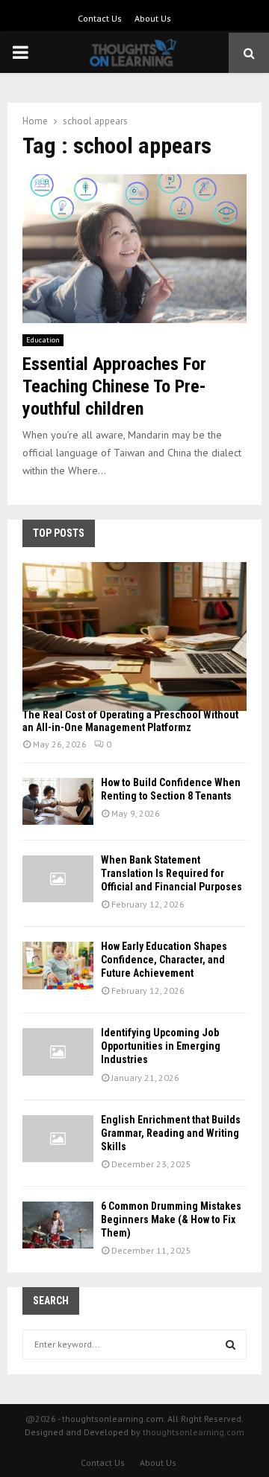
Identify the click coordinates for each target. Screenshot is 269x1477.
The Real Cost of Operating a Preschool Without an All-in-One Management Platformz (130, 721)
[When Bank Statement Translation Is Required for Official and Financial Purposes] (57, 878)
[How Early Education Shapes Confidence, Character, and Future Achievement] (57, 965)
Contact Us (100, 18)
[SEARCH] (230, 1344)
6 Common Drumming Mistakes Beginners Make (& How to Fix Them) (171, 1219)
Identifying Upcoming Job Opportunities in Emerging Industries (160, 1046)
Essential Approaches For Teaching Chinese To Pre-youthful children (114, 386)
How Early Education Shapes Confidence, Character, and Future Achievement (164, 959)
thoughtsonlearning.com (193, 1432)
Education (43, 340)
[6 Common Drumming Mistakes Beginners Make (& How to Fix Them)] (57, 1225)
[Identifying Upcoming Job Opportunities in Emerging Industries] (57, 1051)
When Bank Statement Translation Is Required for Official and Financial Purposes (171, 873)
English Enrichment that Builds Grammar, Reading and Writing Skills (171, 1133)
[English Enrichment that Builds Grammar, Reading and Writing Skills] (57, 1138)
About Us (152, 18)
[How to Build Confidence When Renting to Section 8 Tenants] (57, 801)
